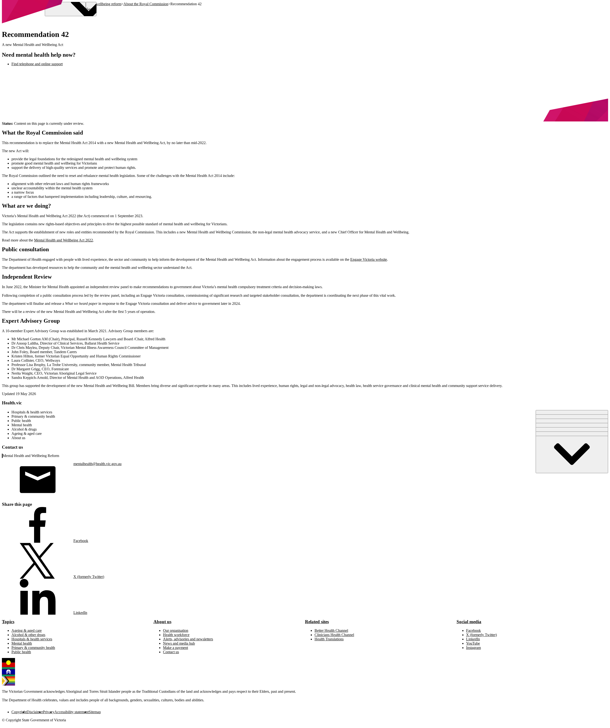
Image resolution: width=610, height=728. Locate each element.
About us (162, 621)
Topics (8, 621)
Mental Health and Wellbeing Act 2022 (63, 240)
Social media (469, 621)
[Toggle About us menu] (572, 454)
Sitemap (95, 712)
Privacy (48, 712)
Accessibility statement (71, 712)
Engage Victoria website (368, 259)
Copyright (19, 712)
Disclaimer (35, 712)
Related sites (317, 621)
